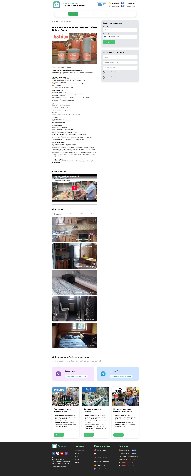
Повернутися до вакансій (62, 21)
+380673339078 (115, 6)
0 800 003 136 (128, 465)
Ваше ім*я (105, 26)
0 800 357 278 (131, 3)
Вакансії (60, 67)
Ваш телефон (106, 34)
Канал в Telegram (117, 371)
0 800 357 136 (127, 462)
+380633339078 (115, 3)
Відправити (109, 42)
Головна (54, 67)
